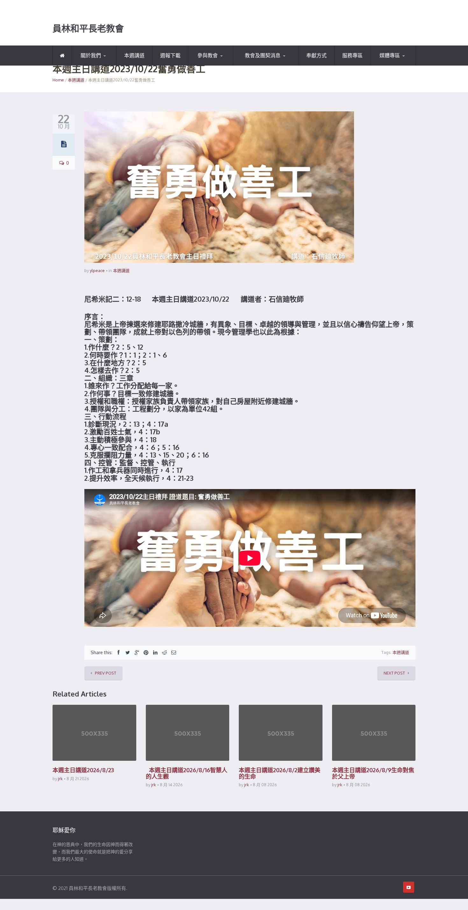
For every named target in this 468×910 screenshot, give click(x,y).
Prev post (105, 673)
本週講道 (134, 55)
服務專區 (352, 55)
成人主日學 (265, 64)
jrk (60, 778)
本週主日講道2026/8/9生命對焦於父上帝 (373, 773)
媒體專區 (389, 55)
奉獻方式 (316, 55)
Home (58, 79)
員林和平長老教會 (88, 28)
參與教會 (207, 55)
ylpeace (97, 270)
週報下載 (170, 55)
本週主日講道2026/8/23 (83, 770)
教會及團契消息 (262, 55)
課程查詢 (219, 64)
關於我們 (91, 55)
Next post (394, 673)
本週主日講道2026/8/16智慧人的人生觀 (186, 773)
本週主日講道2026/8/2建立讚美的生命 (279, 773)
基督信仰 (103, 64)
